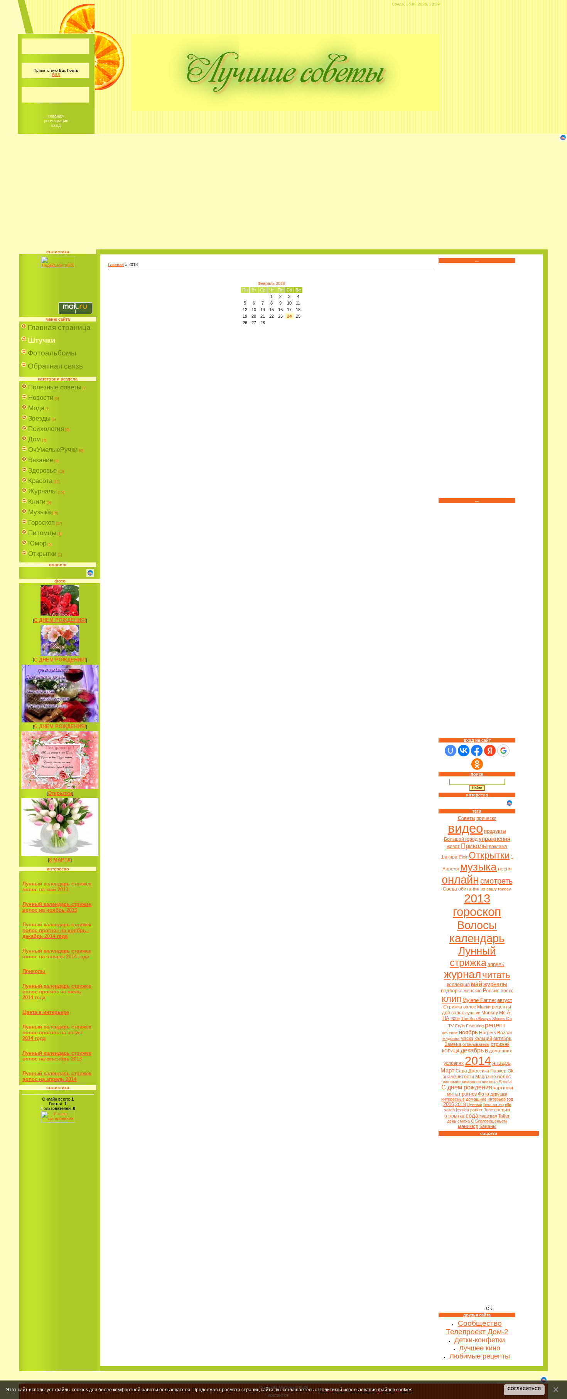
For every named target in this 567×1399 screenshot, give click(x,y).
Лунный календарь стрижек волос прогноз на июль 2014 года (56, 991)
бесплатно (493, 1104)
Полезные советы (54, 387)
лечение (450, 1032)
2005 (455, 1018)
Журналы (42, 491)
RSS (56, 74)
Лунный (477, 951)
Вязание (40, 460)
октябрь (502, 1038)
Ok (510, 1071)
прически (486, 818)
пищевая (488, 1116)
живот (453, 846)
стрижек (500, 1044)
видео (465, 828)
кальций (483, 1038)
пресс (507, 990)
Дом (34, 439)
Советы (466, 818)
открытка (454, 1116)
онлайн (460, 879)
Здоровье (42, 470)
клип (451, 998)
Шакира (448, 857)
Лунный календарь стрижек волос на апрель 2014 (56, 1076)
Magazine (485, 1076)
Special (505, 1081)
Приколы (33, 971)
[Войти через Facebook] (477, 750)
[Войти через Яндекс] (490, 750)
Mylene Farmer (479, 1000)
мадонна (450, 1038)
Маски (484, 1007)
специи (502, 1110)
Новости (41, 397)
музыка (478, 867)
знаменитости (458, 1076)
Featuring (475, 1026)
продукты (495, 831)
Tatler (504, 1116)
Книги (37, 501)
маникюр (468, 1126)
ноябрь (468, 1032)
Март (447, 1070)
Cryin (460, 1026)
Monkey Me (493, 1012)
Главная (56, 116)
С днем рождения (466, 1087)
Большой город (461, 839)
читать (496, 975)
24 (289, 316)
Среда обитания (461, 889)
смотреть (496, 881)
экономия (451, 1081)
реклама (498, 846)
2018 (460, 1104)
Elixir (463, 857)
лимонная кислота (480, 1081)
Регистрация (56, 120)
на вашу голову (496, 889)
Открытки (42, 553)
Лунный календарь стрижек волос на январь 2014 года (56, 954)
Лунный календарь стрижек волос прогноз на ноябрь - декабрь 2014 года (56, 930)
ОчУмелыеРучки (53, 449)
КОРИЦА (450, 1051)
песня (504, 869)
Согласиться (524, 1388)
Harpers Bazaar (495, 1032)
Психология (46, 429)
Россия (491, 990)
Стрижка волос (459, 1007)
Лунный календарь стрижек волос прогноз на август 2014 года (56, 1032)
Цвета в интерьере (45, 1012)
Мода (36, 408)
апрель (496, 964)
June (488, 1110)
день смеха (458, 1121)
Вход (56, 125)
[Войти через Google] (503, 750)
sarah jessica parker (463, 1110)
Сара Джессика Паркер (481, 1071)
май (476, 984)
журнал (462, 974)
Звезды (39, 418)
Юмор (37, 543)
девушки (498, 1094)
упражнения (494, 839)
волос (504, 1076)
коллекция (458, 984)
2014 (478, 1060)
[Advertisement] (283, 195)
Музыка (39, 512)
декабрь (472, 1050)
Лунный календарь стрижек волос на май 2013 (56, 886)
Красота (40, 481)
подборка (451, 990)
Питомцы (42, 533)
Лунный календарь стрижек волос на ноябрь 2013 (56, 907)
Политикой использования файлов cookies (365, 1389)
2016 (448, 1104)
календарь (477, 938)
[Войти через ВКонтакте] (463, 750)
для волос (453, 1012)
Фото (483, 1094)
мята (452, 1094)
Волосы (477, 925)
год (510, 1099)
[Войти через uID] (450, 750)
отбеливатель (475, 1044)
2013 (477, 898)
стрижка (468, 962)
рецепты (501, 1007)
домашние (476, 1099)
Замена (453, 1044)
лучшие (472, 1012)
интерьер (497, 1099)
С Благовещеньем (489, 1121)
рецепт (495, 1025)
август (504, 1000)
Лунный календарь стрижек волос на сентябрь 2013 (56, 1056)
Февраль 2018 (271, 283)
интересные (453, 1099)
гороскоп (477, 911)
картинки (503, 1088)
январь (501, 1063)
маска (467, 1038)
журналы (495, 984)
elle (508, 1104)
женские (473, 990)
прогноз (468, 1094)
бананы (487, 1126)
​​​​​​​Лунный (474, 1104)
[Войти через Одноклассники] (477, 764)
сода (472, 1116)
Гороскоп (41, 522)
